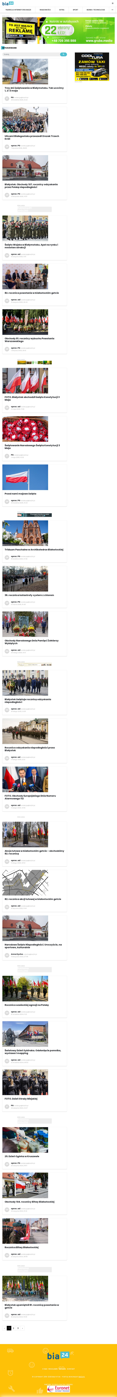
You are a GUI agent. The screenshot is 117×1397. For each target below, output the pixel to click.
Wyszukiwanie (9, 48)
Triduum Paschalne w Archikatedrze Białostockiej (34, 549)
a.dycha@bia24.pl (30, 954)
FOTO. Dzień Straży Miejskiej (21, 1098)
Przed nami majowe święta (20, 493)
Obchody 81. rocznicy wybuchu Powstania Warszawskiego (29, 340)
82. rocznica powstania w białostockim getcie (32, 293)
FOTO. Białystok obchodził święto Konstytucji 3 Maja (32, 398)
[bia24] (8, 3)
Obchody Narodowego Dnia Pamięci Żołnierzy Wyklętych (32, 642)
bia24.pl (82, 1377)
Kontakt (71, 1369)
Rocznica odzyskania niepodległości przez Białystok (30, 749)
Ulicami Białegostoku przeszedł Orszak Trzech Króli (32, 137)
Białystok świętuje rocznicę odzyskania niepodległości (28, 701)
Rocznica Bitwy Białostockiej (22, 1247)
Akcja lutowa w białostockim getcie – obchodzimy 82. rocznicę (34, 852)
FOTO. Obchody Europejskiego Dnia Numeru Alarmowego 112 (30, 797)
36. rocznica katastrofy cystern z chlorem (29, 595)
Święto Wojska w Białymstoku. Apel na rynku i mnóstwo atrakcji (31, 246)
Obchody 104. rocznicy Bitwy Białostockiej (29, 1201)
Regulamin (53, 1369)
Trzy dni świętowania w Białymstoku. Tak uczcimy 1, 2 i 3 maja (34, 89)
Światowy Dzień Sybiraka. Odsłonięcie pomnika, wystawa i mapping (33, 1052)
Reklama (62, 1369)
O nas (44, 1369)
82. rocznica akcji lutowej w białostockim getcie (33, 899)
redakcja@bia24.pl (21, 97)
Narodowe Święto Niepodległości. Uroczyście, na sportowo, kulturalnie (33, 946)
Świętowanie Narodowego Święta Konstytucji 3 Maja (32, 447)
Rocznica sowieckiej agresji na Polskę (27, 1005)
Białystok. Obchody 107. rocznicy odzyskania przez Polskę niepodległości (31, 186)
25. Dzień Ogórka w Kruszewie (22, 1156)
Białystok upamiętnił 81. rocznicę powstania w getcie (32, 1306)
